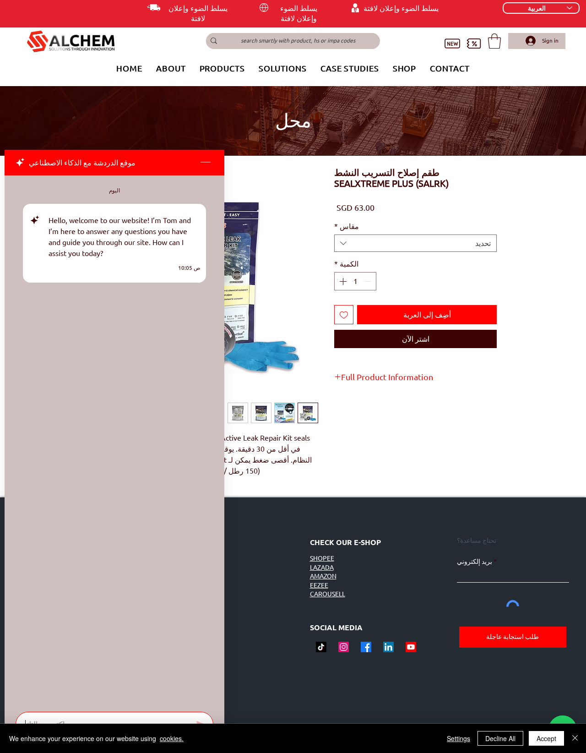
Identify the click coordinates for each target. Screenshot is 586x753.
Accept (546, 738)
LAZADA (322, 567)
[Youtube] (411, 647)
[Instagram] (343, 647)
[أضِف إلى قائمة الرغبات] (343, 314)
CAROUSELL (327, 594)
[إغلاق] (575, 738)
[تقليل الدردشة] (205, 162)
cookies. (172, 738)
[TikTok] (321, 647)
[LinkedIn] (388, 647)
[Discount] (473, 44)
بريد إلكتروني (474, 561)
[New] (452, 44)
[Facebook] (366, 647)
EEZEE (319, 585)
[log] (114, 440)
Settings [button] (458, 738)
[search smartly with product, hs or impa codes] (214, 41)
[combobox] (415, 243)
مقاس (346, 226)
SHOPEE (322, 558)
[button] (494, 41)
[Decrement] (368, 281)
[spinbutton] (355, 281)
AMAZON (323, 576)
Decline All (500, 738)
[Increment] (342, 281)
